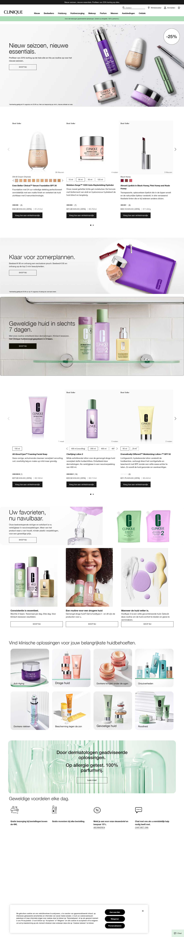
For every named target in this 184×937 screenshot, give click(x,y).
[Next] (62, 180)
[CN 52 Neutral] (29, 180)
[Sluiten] (143, 911)
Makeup (92, 13)
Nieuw (37, 13)
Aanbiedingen (128, 13)
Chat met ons (141, 827)
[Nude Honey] (126, 180)
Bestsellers (49, 13)
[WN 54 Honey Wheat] (33, 180)
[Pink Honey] (130, 180)
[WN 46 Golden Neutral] (20, 180)
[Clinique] (13, 12)
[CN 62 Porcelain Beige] (46, 180)
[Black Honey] (122, 180)
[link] (30, 670)
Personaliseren (114, 926)
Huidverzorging (77, 13)
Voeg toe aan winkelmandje (27, 215)
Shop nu (23, 67)
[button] (178, 933)
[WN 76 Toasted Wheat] (59, 180)
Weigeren (115, 919)
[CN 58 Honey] (42, 180)
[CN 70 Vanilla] (50, 180)
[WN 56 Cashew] (37, 180)
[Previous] (14, 180)
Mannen (114, 13)
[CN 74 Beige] (54, 180)
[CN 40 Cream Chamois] (16, 180)
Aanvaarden (115, 912)
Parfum (103, 13)
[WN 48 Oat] (25, 180)
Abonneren (99, 827)
